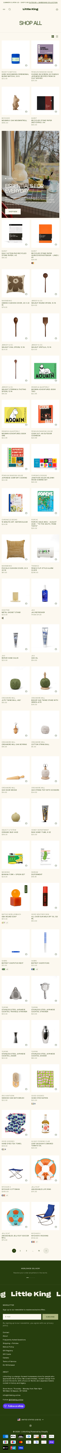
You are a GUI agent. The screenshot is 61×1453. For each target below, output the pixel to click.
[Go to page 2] (46, 1251)
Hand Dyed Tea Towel (12, 1144)
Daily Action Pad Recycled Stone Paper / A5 (14, 254)
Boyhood (6, 118)
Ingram (34, 872)
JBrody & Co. (37, 301)
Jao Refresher (38, 612)
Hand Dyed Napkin (39, 1098)
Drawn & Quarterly (40, 387)
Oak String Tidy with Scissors (45, 790)
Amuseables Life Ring (41, 1189)
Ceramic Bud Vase (10, 832)
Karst (34, 118)
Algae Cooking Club (40, 1141)
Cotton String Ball (40, 744)
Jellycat (35, 1187)
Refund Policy (8, 1347)
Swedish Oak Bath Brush (13, 1098)
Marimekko (7, 301)
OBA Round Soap (9, 917)
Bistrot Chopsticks (40, 963)
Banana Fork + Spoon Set (13, 874)
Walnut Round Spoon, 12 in (43, 303)
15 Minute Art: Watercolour (15, 522)
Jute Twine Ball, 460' (11, 700)
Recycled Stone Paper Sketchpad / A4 (41, 121)
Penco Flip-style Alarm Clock (42, 569)
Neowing (6, 872)
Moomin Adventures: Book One (14, 435)
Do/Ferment (36, 874)
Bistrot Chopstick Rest (12, 963)
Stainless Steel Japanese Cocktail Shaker (43, 1055)
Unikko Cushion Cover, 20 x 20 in (16, 304)
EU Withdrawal (9, 1365)
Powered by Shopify (39, 1432)
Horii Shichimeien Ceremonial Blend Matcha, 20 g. (15, 75)
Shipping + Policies (10, 1343)
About (5, 1336)
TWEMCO (35, 566)
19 (39, 1251)
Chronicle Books (39, 475)
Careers (6, 1358)
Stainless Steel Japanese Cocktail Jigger (13, 1055)
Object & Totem (9, 830)
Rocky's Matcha (9, 72)
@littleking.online (16, 1400)
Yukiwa (5, 1007)
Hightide (6, 610)
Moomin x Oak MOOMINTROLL (14, 120)
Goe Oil (34, 658)
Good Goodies (37, 1096)
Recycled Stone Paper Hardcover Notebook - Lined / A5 (45, 255)
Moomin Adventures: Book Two (43, 390)
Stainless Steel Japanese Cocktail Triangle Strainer (14, 1011)
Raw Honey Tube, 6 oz (41, 832)
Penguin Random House (42, 72)
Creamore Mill (8, 698)
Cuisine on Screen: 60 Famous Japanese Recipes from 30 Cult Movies (45, 76)
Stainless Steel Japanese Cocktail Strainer (43, 1011)
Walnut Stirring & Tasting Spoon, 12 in (14, 390)
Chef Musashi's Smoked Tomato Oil (42, 1145)
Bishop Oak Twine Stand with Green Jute (44, 701)
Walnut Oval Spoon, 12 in (13, 347)
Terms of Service (9, 1361)
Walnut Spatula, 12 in (41, 347)
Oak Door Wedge (9, 790)
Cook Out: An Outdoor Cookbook (41, 435)
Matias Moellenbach (11, 914)
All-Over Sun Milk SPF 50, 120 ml (44, 918)
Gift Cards (7, 1354)
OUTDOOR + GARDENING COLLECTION (43, 2)
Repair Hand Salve (10, 658)
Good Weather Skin (40, 914)
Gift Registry (8, 1351)
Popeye (34, 520)
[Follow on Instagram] (30, 1426)
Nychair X (6, 1187)
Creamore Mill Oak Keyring (14, 744)
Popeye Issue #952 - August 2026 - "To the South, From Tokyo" (43, 524)
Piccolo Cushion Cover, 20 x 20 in (15, 569)
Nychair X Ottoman (11, 1189)
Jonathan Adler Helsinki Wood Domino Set (42, 479)
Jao (33, 610)
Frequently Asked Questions (14, 1340)
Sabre (4, 961)
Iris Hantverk (8, 1096)
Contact (6, 1332)
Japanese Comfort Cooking (14, 478)
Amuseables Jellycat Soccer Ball (15, 1237)
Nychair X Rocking (39, 1236)
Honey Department (40, 830)
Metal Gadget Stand (11, 612)
